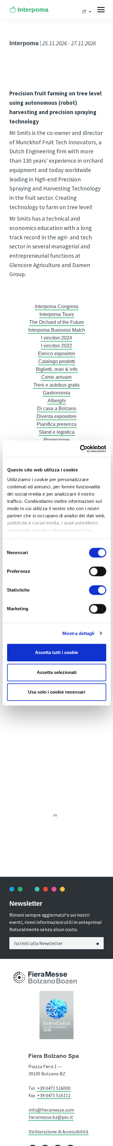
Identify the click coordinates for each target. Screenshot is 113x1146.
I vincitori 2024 (56, 337)
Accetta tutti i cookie (56, 652)
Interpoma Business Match (56, 330)
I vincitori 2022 (56, 345)
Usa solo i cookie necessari (56, 691)
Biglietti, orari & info (56, 369)
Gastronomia (56, 392)
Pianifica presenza (57, 424)
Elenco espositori (56, 353)
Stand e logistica (56, 432)
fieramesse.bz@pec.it (51, 1117)
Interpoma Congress (56, 306)
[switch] (97, 571)
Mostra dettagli (78, 633)
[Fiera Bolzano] (19, 977)
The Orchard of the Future (56, 322)
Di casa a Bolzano (56, 408)
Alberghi (57, 400)
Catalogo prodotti (56, 361)
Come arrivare (56, 377)
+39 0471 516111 (54, 1095)
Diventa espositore (56, 416)
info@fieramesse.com (51, 1110)
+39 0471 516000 (54, 1088)
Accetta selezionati (57, 672)
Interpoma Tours (56, 314)
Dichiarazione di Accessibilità (58, 1131)
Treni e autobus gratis (56, 385)
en (55, 815)
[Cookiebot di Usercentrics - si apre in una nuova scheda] (80, 449)
